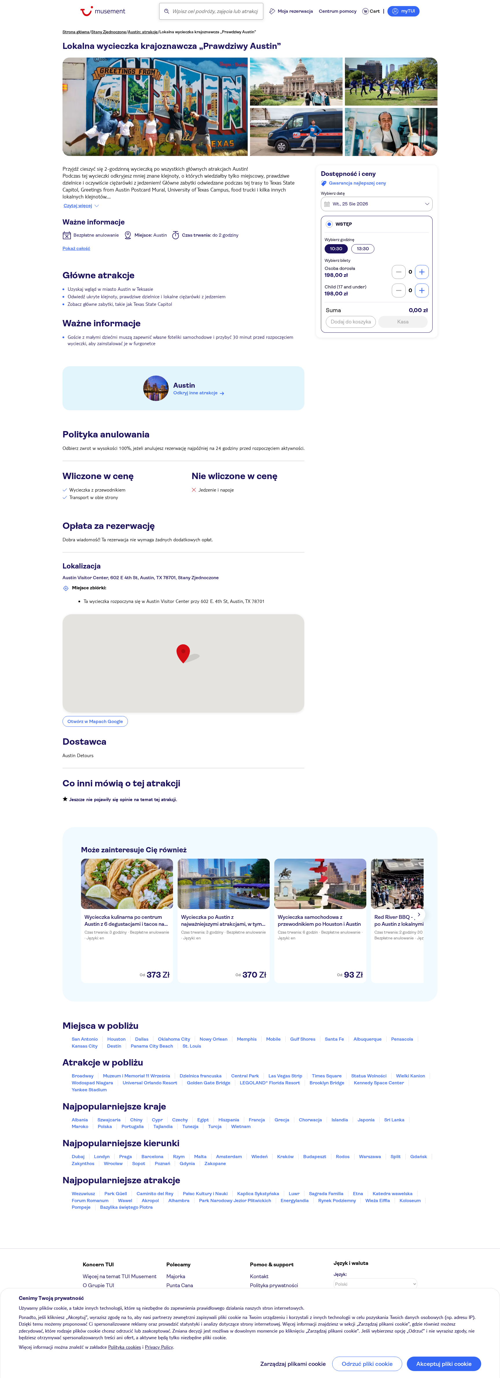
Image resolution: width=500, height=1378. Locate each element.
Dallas (141, 1039)
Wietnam (241, 1126)
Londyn (102, 1156)
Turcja (215, 1126)
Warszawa (370, 1156)
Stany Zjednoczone (108, 32)
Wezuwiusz (83, 1193)
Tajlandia (163, 1126)
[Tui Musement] (107, 11)
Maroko (80, 1126)
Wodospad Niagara (92, 1083)
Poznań (162, 1163)
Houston (116, 1039)
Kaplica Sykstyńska (258, 1193)
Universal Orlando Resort (150, 1083)
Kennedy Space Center (379, 1083)
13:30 (363, 248)
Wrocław (113, 1163)
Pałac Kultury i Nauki (205, 1193)
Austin (184, 385)
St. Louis (192, 1046)
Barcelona (152, 1156)
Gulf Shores (302, 1039)
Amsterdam (229, 1156)
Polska (105, 1126)
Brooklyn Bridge (327, 1083)
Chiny (136, 1120)
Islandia (340, 1120)
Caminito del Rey (155, 1193)
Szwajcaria (109, 1120)
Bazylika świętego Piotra (126, 1207)
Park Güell (115, 1193)
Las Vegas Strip (285, 1076)
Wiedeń (259, 1156)
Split (396, 1156)
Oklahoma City (174, 1039)
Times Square (327, 1076)
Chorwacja (310, 1120)
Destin (114, 1046)
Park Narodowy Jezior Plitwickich (235, 1200)
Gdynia (187, 1163)
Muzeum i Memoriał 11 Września (136, 1076)
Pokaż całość (76, 248)
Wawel (125, 1200)
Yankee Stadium (89, 1089)
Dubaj (78, 1156)
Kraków (285, 1156)
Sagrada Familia (326, 1193)
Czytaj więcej (78, 205)
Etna (358, 1193)
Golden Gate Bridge (208, 1083)
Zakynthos (83, 1163)
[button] (377, 224)
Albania (80, 1120)
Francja (257, 1120)
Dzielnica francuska (201, 1076)
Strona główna (75, 32)
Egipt (203, 1120)
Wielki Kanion (410, 1076)
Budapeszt (314, 1156)
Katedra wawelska (393, 1193)
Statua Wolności (369, 1076)
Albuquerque (368, 1039)
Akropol (150, 1200)
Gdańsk (418, 1156)
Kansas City (85, 1046)
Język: (340, 1274)
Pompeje (81, 1207)
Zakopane (215, 1163)
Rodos (343, 1156)
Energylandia (295, 1200)
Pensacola (402, 1039)
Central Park (245, 1076)
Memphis (247, 1039)
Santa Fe (334, 1039)
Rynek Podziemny (337, 1200)
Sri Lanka (394, 1120)
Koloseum (410, 1200)
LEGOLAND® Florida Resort (270, 1083)
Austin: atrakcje (143, 32)
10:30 (336, 248)
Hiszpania (228, 1120)
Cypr (157, 1120)
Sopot (138, 1163)
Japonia (366, 1120)
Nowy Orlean (213, 1039)
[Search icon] (166, 11)
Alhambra (179, 1200)
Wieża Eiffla (377, 1200)
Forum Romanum (90, 1200)
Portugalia (133, 1126)
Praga (125, 1156)
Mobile (273, 1039)
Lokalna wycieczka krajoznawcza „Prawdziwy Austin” (207, 32)
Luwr (294, 1193)
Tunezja (190, 1126)
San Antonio (85, 1039)
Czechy (180, 1120)
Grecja (282, 1120)
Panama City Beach (152, 1046)
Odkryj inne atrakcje (195, 392)
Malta (200, 1156)
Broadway (82, 1076)
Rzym (179, 1156)
